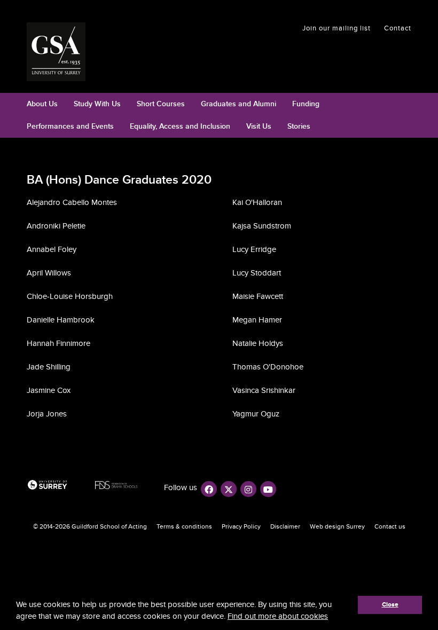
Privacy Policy (241, 526)
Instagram (248, 489)
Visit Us (258, 126)
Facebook (209, 489)
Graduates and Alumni (238, 103)
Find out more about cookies (278, 616)
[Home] (60, 51)
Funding (305, 103)
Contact (397, 28)
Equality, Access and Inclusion (180, 126)
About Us (42, 103)
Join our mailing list (336, 28)
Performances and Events (70, 126)
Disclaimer (285, 526)
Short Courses (161, 103)
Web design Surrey (337, 526)
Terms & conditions (184, 526)
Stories (298, 126)
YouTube (268, 489)
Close (390, 605)
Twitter (229, 489)
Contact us (389, 526)
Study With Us (97, 103)
